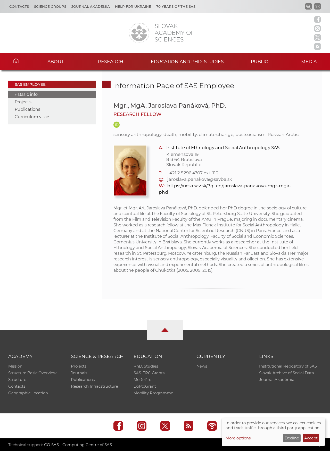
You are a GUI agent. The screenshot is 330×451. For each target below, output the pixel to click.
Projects (23, 101)
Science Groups (50, 6)
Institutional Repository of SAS (288, 366)
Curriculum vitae (32, 116)
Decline (292, 438)
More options (238, 438)
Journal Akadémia (90, 6)
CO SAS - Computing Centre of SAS (78, 444)
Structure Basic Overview (32, 372)
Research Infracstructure (94, 386)
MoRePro (142, 379)
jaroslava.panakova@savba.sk (199, 179)
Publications (27, 109)
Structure (17, 379)
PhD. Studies (146, 366)
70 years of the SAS (175, 6)
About (55, 61)
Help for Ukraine (133, 6)
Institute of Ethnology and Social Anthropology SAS (222, 147)
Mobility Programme (153, 392)
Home (23, 61)
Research (110, 61)
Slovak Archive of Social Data (286, 372)
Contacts (19, 6)
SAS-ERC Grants (149, 372)
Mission (15, 366)
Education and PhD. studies (187, 61)
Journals (79, 372)
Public (259, 61)
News (201, 366)
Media (309, 61)
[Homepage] (139, 33)
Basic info (28, 94)
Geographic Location (28, 392)
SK (317, 6)
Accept (311, 438)
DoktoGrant (145, 386)
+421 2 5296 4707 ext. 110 (192, 172)
